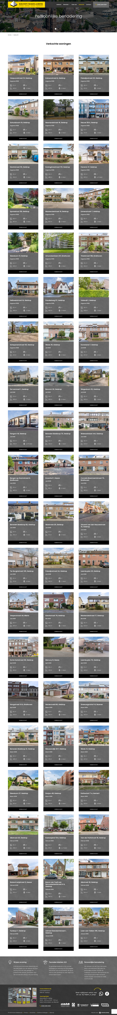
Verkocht (15, 35)
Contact (88, 4)
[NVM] (73, 1005)
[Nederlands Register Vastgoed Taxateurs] (65, 1005)
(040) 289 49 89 (101, 4)
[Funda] (105, 1005)
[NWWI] (95, 1005)
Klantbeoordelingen (42, 1012)
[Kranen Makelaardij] (26, 4)
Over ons (74, 4)
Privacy (26, 1012)
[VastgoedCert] (82, 1005)
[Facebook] (107, 994)
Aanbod (59, 4)
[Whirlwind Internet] (104, 1012)
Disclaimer (32, 1012)
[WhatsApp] (101, 994)
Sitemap (52, 1012)
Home (9, 35)
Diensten (65, 4)
